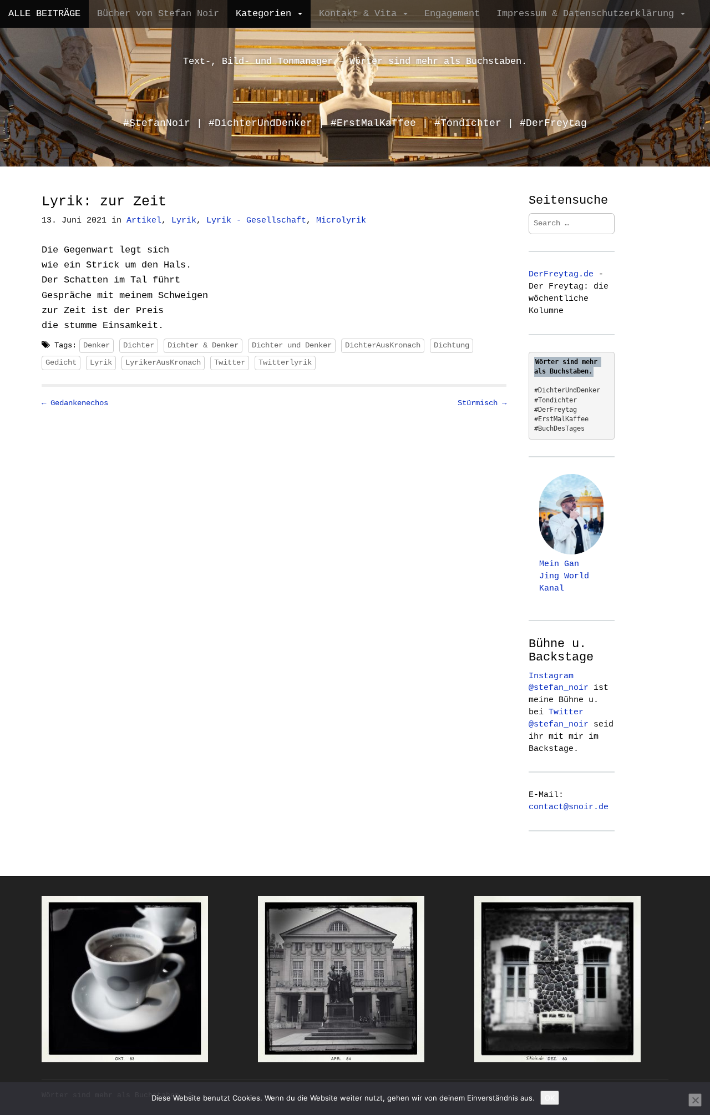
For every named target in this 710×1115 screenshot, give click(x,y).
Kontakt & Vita (360, 13)
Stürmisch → (482, 402)
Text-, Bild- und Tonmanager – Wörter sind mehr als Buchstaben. (355, 61)
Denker (96, 345)
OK (550, 1097)
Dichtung (451, 345)
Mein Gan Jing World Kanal (564, 576)
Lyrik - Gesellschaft (256, 220)
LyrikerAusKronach (163, 362)
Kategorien (266, 13)
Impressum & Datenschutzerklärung (587, 13)
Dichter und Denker (292, 345)
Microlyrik (341, 220)
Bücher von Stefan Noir (158, 13)
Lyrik (183, 220)
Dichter (138, 345)
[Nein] (695, 1100)
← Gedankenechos (75, 402)
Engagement (452, 13)
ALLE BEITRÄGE (44, 13)
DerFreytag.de (561, 274)
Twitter (229, 362)
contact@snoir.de (568, 807)
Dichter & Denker (203, 345)
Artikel (143, 220)
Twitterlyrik (285, 362)
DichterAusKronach (382, 345)
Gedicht (61, 362)
